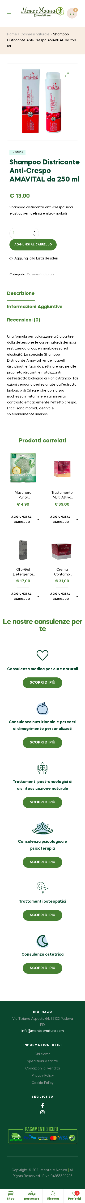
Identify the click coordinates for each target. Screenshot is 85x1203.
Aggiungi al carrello (33, 244)
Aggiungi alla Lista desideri (36, 258)
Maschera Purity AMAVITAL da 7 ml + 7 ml (23, 495)
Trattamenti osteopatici (42, 902)
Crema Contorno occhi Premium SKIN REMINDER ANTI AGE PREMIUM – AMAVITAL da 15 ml (62, 572)
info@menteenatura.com (42, 1031)
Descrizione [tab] (21, 293)
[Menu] (12, 13)
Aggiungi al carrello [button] (21, 520)
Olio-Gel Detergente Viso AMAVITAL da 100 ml (23, 572)
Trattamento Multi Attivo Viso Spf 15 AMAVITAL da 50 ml (62, 495)
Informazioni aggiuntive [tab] (35, 307)
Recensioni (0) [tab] (23, 320)
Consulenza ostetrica (42, 955)
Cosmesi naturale (35, 34)
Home (12, 34)
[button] (66, 74)
